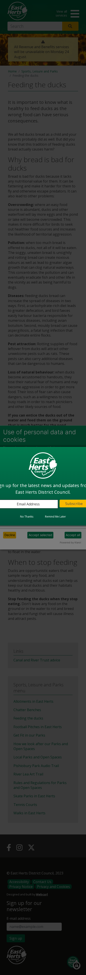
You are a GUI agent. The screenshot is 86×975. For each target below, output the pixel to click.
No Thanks (26, 516)
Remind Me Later (55, 516)
